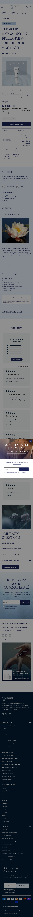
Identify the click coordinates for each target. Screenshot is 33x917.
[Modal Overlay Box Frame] (16, 458)
